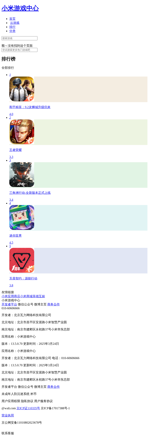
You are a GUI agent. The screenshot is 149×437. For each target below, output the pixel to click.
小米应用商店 (11, 296)
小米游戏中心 (20, 8)
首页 (12, 18)
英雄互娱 (39, 296)
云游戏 (14, 22)
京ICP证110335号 (28, 408)
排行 (12, 26)
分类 (12, 31)
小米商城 (26, 296)
